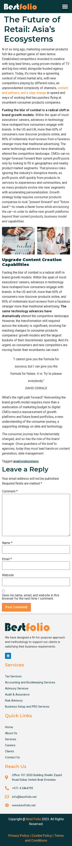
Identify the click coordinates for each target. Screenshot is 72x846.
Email (7, 559)
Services (10, 739)
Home (9, 727)
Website (8, 575)
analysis (19, 461)
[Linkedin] (8, 656)
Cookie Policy (42, 836)
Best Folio (33, 819)
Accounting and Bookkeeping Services (30, 682)
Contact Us (12, 757)
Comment (10, 491)
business (32, 461)
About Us (11, 733)
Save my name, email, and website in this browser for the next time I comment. (30, 597)
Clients (9, 751)
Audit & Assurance (17, 694)
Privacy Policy (18, 836)
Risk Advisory (14, 700)
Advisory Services (16, 688)
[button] (64, 6)
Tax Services (13, 676)
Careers (10, 745)
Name (7, 543)
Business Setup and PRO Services (27, 706)
